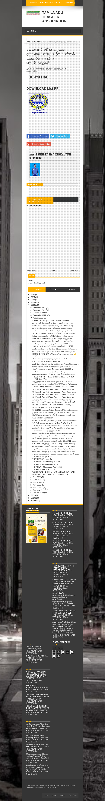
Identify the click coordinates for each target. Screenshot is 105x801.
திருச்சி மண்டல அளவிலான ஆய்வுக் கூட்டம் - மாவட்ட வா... (54, 413)
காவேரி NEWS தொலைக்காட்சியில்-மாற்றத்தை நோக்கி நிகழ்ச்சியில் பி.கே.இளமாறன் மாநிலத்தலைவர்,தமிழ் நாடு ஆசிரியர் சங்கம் (63, 598)
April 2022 (37, 485)
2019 (33, 500)
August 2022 (38, 318)
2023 (33, 302)
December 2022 (39, 308)
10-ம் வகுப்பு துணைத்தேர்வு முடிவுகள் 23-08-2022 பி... (52, 359)
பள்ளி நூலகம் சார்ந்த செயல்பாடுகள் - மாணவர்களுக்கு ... (53, 341)
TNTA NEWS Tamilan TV (42, 459)
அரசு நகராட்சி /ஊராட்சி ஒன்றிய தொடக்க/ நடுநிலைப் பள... (54, 374)
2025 (33, 297)
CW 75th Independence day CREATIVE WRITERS (52, 423)
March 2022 (38, 487)
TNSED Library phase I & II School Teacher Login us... (54, 387)
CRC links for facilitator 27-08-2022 (46, 361)
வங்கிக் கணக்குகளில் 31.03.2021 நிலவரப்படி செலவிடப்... (53, 331)
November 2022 (39, 310)
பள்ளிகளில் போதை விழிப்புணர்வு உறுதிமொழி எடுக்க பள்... (53, 428)
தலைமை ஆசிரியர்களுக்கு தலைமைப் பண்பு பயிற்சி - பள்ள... (54, 446)
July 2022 (37, 477)
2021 (33, 495)
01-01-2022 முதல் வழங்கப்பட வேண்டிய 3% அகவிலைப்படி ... (55, 410)
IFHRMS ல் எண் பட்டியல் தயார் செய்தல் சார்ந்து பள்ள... (53, 339)
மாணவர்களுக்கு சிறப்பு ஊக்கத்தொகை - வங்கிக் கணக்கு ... (55, 433)
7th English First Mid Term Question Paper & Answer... (54, 395)
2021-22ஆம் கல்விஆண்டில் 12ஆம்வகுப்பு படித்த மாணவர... (54, 333)
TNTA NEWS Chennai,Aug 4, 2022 (46, 462)
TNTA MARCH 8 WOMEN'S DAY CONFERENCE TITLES (37, 696)
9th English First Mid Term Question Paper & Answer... (54, 389)
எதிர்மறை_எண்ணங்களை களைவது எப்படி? (35, 736)
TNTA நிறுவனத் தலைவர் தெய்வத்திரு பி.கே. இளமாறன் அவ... (55, 425)
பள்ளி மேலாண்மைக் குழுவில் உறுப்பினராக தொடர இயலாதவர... (55, 364)
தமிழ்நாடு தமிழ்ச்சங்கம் (36, 283)
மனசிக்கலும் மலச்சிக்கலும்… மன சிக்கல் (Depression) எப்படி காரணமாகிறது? (38, 726)
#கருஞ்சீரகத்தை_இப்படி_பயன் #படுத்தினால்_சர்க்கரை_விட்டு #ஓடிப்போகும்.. (37, 767)
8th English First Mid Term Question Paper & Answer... (54, 392)
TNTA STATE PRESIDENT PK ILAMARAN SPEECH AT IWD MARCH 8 (37, 708)
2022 (33, 305)
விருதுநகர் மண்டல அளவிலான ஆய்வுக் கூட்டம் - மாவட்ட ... (54, 382)
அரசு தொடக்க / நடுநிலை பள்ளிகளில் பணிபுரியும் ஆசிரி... (53, 449)
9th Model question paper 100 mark (46, 407)
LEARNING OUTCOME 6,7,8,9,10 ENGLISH (50, 475)
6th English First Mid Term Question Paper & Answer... (54, 397)
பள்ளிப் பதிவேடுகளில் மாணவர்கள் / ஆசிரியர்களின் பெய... (54, 367)
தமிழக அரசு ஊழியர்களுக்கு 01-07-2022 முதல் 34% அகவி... (55, 384)
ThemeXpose (51, 787)
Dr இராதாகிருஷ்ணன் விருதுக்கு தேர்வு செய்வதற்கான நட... (54, 438)
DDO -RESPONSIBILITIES (37, 656)
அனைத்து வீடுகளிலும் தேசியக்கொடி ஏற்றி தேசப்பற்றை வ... (54, 436)
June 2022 (37, 480)
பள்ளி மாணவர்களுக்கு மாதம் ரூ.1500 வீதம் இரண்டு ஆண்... (54, 451)
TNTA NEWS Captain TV (42, 456)
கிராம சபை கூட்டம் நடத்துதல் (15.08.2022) (48, 431)
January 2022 (38, 493)
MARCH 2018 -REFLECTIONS (32, 686)
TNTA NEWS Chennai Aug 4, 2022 (46, 464)
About (54, 795)
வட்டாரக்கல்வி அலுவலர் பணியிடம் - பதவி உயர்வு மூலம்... (53, 323)
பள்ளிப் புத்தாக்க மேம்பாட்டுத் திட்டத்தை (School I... (51, 344)
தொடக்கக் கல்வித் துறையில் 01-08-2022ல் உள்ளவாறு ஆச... (54, 351)
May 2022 (37, 482)
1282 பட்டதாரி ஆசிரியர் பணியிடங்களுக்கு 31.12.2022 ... (53, 346)
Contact (62, 795)
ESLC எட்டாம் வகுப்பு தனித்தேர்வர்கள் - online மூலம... (52, 336)
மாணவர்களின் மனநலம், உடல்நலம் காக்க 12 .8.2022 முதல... (55, 441)
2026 (33, 295)
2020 (33, 498)
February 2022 (39, 490)
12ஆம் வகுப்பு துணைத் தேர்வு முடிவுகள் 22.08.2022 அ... (53, 369)
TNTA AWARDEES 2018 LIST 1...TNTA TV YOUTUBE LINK (64, 613)
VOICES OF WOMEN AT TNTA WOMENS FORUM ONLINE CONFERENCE (36, 674)
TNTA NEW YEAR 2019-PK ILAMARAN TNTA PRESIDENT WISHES (63, 568)
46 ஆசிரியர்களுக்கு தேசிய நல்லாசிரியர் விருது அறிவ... (52, 328)
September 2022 (40, 315)
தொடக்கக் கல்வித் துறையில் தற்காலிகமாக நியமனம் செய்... (54, 402)
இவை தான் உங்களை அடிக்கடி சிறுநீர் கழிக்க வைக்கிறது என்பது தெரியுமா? (37, 756)
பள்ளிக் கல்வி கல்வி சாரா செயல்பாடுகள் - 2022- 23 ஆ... (53, 326)
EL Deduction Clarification (42, 418)
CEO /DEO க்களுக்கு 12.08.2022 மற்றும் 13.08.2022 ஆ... (54, 444)
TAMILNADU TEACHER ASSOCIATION (54, 17)
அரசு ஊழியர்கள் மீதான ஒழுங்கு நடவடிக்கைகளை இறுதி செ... (55, 454)
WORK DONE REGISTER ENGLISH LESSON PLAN (53, 472)
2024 (33, 300)
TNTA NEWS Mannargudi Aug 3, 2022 (47, 467)
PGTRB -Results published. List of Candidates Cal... (53, 320)
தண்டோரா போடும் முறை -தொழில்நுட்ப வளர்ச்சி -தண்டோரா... (55, 420)
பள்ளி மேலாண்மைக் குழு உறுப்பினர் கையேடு (48, 372)
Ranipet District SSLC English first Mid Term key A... (53, 405)
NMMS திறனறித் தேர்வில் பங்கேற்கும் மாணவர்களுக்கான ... (54, 415)
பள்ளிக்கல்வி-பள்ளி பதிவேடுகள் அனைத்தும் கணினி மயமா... (54, 349)
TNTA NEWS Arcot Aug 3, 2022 (44, 469)
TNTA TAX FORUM (34, 647)
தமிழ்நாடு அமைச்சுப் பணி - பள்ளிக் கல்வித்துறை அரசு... (53, 400)
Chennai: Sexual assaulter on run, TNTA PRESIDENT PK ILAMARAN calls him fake (64, 581)
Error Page (73, 795)
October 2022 (38, 313)
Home (30, 280)
